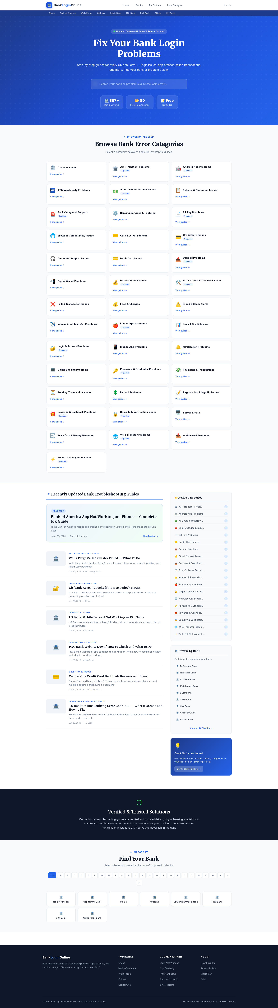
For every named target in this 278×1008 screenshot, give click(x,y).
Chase (52, 13)
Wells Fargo (86, 13)
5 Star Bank (183, 692)
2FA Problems (167, 984)
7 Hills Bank (183, 699)
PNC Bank (145, 13)
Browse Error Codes (187, 768)
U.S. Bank (130, 13)
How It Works (208, 963)
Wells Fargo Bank (92, 915)
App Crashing (167, 968)
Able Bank (183, 706)
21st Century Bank (187, 686)
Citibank (101, 13)
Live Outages (174, 5)
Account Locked (168, 979)
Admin (204, 979)
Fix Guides (155, 5)
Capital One (115, 13)
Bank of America (68, 13)
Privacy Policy (208, 968)
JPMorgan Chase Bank (186, 899)
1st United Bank (185, 679)
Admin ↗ (228, 5)
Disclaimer (206, 973)
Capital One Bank (92, 899)
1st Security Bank (186, 666)
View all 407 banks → (201, 728)
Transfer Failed (168, 973)
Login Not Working (169, 963)
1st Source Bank (186, 672)
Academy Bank (185, 712)
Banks (139, 5)
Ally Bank (170, 13)
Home (126, 5)
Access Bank (184, 719)
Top (52, 875)
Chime (158, 13)
